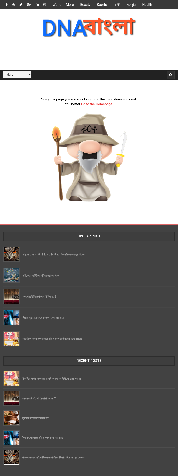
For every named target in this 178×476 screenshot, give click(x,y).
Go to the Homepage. (97, 104)
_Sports (101, 5)
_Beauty (84, 5)
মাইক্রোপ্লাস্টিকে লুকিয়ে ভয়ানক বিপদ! (41, 275)
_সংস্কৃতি (130, 5)
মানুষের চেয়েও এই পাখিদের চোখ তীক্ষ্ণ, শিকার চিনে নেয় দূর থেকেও (54, 254)
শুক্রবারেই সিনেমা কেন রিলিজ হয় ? (39, 296)
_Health (146, 5)
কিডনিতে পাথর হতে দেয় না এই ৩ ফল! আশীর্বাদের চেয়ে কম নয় (52, 339)
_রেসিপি (115, 5)
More (70, 5)
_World (56, 5)
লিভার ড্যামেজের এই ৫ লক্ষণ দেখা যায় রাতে (43, 318)
